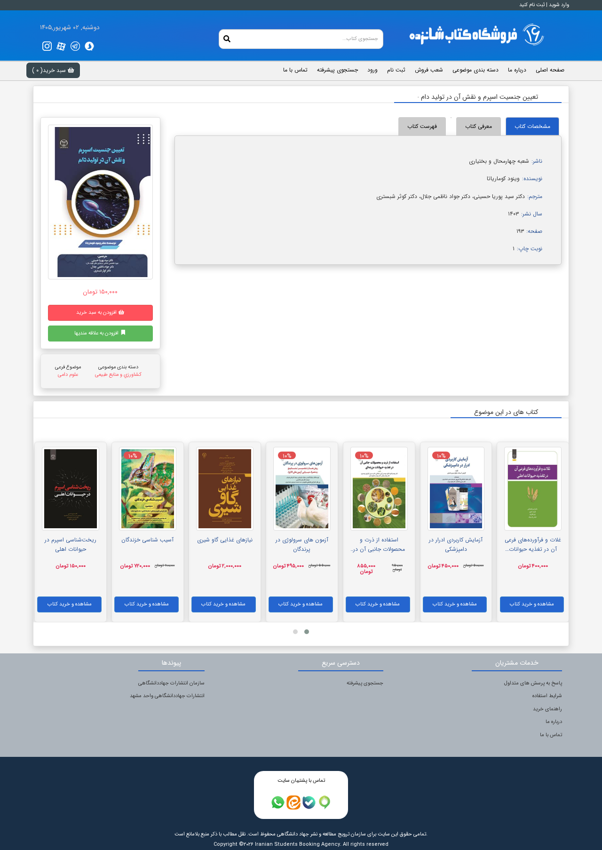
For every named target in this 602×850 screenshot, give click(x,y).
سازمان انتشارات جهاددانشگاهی (171, 683)
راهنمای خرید (547, 709)
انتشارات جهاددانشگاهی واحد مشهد (167, 696)
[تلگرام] (75, 46)
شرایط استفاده (547, 696)
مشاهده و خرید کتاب (532, 604)
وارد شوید (559, 5)
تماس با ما (551, 735)
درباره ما (554, 722)
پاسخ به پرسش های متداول (533, 683)
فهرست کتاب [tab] (422, 126)
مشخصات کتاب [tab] (532, 126)
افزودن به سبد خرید (97, 313)
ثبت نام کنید (532, 5)
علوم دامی (68, 375)
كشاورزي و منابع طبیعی (118, 375)
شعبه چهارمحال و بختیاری (499, 161)
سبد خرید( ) (50, 70)
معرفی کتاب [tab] (478, 126)
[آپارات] (61, 46)
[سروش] (89, 46)
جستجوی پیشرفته (365, 683)
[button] (306, 631)
